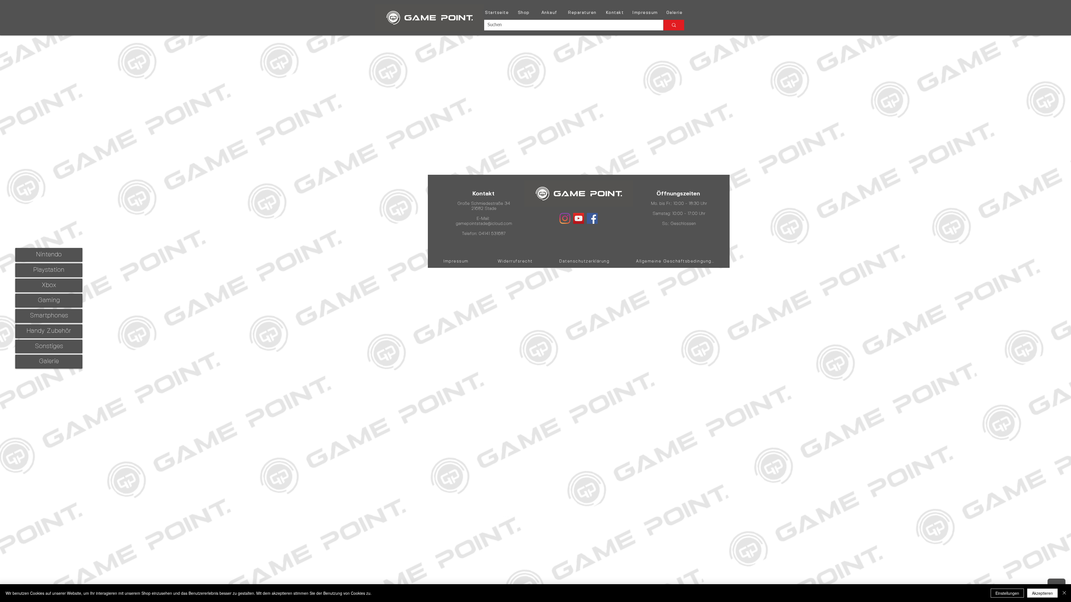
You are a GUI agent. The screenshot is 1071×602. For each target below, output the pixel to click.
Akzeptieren (1042, 593)
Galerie (49, 361)
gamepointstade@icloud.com (484, 224)
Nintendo (49, 255)
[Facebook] (592, 218)
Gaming (49, 300)
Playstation (48, 270)
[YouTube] (578, 218)
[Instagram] (564, 218)
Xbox (49, 285)
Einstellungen (1007, 593)
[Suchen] (673, 25)
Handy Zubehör (48, 331)
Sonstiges (49, 346)
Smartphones (49, 316)
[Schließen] (1064, 593)
